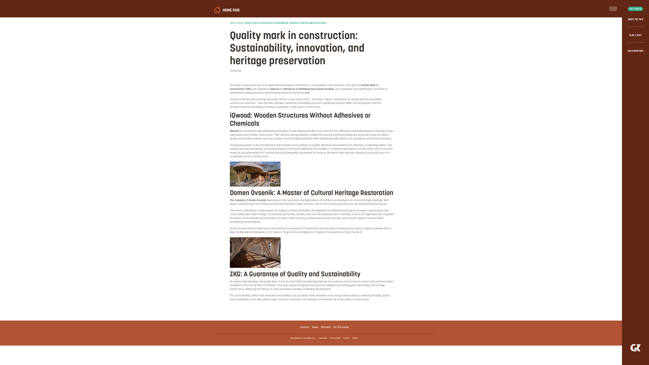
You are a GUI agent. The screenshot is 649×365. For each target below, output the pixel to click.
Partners (326, 327)
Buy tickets (635, 9)
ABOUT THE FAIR (635, 19)
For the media (341, 327)
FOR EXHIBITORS (635, 51)
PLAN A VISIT (635, 35)
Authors (355, 338)
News (240, 23)
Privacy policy (335, 338)
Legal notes (323, 338)
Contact (304, 327)
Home (232, 23)
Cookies (346, 338)
